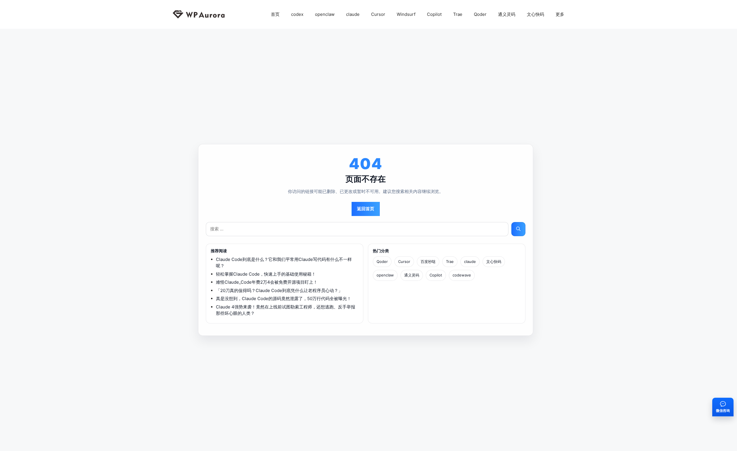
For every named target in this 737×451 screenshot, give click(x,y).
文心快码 (535, 14)
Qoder (480, 14)
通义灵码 (506, 14)
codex (297, 14)
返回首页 (365, 208)
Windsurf (406, 14)
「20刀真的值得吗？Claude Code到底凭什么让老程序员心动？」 (279, 290)
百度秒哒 (428, 261)
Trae (457, 14)
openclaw (325, 14)
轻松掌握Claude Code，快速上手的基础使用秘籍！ (266, 274)
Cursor (378, 14)
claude (353, 14)
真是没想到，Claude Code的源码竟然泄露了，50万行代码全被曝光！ (283, 298)
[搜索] (518, 229)
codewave (462, 275)
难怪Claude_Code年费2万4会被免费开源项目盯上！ (267, 282)
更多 (560, 14)
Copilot (434, 14)
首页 (275, 14)
